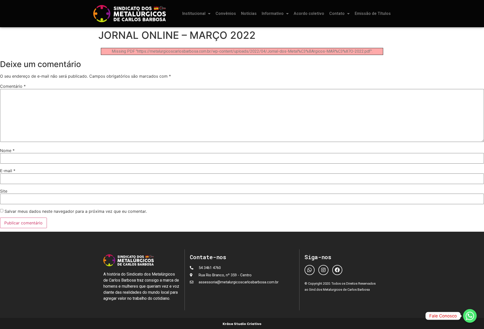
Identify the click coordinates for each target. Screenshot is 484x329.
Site (3, 191)
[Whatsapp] (310, 270)
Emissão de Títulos (373, 13)
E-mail (7, 171)
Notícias (249, 13)
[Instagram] (323, 270)
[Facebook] (337, 270)
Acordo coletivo (309, 13)
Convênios (226, 13)
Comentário (13, 86)
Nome (7, 150)
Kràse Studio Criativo (242, 323)
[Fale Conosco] (470, 316)
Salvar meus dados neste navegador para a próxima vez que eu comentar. (76, 211)
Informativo (273, 13)
